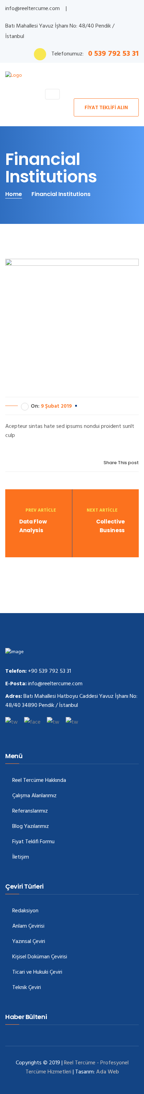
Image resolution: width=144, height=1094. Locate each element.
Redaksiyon (25, 911)
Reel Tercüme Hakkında (39, 780)
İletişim (20, 857)
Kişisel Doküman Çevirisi (39, 957)
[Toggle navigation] (52, 94)
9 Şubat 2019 (56, 406)
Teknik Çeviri (26, 987)
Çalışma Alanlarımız (34, 796)
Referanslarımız (30, 811)
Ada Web (107, 1072)
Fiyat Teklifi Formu (33, 842)
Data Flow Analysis (32, 526)
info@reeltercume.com (32, 8)
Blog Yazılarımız (30, 826)
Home (13, 194)
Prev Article (41, 510)
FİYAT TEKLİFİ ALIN (106, 107)
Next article (102, 510)
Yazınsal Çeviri (28, 941)
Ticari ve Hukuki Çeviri (37, 972)
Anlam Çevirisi (28, 926)
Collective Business (110, 526)
